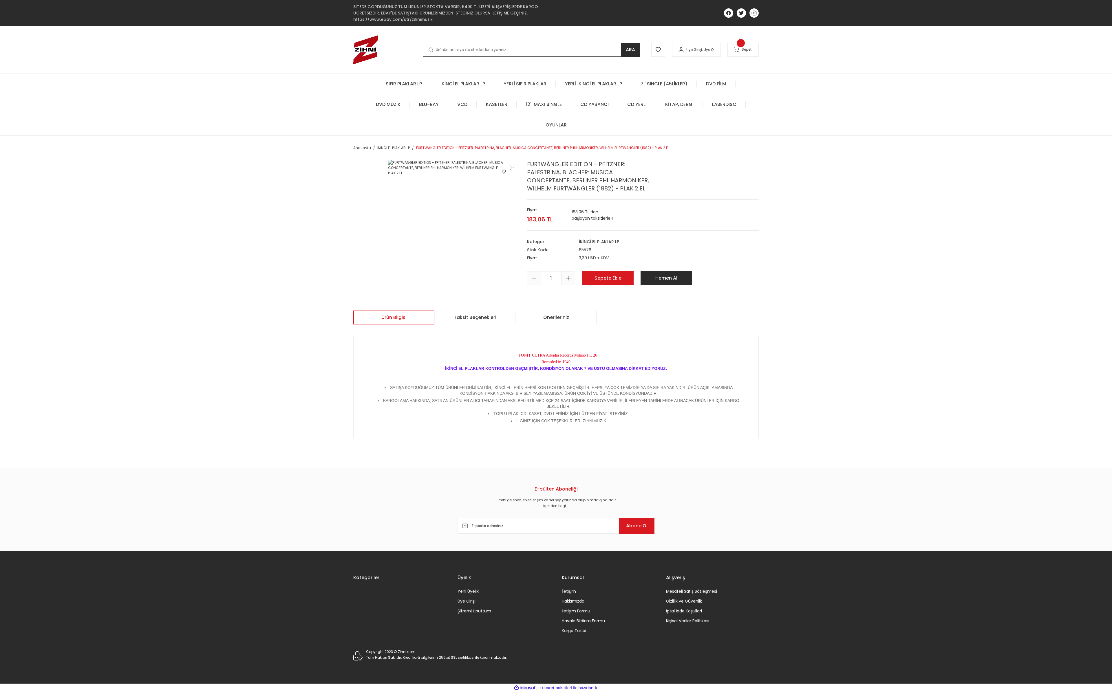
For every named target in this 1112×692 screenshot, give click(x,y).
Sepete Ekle (608, 278)
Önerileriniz (556, 317)
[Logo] (365, 49)
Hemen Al (666, 278)
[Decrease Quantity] (534, 278)
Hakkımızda (573, 601)
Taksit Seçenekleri (475, 317)
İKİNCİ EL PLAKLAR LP (599, 242)
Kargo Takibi (574, 631)
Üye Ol (709, 49)
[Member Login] (681, 50)
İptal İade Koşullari (684, 611)
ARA (630, 49)
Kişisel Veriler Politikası (687, 621)
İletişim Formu (576, 611)
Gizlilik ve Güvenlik (684, 601)
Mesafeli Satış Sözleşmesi (691, 591)
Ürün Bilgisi (394, 317)
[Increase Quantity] (568, 278)
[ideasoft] (525, 688)
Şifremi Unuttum (474, 611)
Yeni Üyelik (468, 591)
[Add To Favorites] (504, 171)
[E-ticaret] (555, 688)
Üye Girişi (466, 601)
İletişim (569, 591)
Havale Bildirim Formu (583, 621)
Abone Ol (637, 525)
